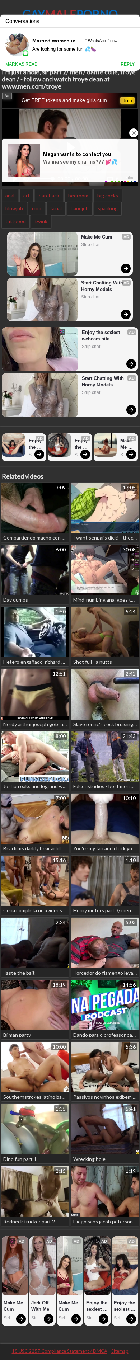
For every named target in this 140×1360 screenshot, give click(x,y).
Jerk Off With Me (40, 1306)
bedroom (78, 195)
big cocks (107, 195)
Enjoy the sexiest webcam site (101, 336)
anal (9, 195)
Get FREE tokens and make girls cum (64, 100)
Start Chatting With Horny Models (103, 286)
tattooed (15, 221)
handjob (80, 208)
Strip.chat (90, 244)
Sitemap (120, 1351)
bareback (49, 195)
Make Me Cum (96, 237)
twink (41, 221)
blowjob (14, 208)
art (26, 195)
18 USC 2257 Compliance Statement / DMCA (59, 1351)
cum (36, 208)
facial (56, 208)
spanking (108, 208)
